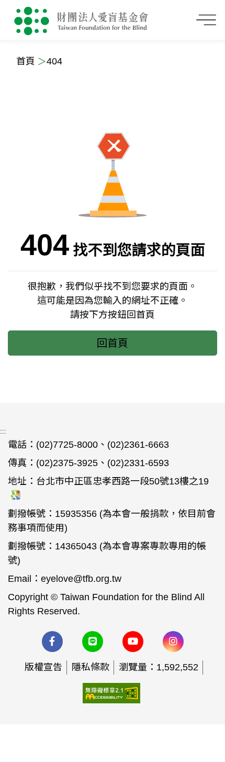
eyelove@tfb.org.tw (81, 578)
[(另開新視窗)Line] (92, 641)
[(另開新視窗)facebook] (52, 641)
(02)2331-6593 (138, 463)
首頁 (25, 61)
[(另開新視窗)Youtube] (132, 641)
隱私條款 (90, 667)
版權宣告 (43, 667)
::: (3, 431)
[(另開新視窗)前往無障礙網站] (111, 692)
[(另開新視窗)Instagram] (173, 641)
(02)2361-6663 (138, 444)
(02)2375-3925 (67, 463)
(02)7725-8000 (67, 444)
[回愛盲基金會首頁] (81, 20)
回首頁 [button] (112, 343)
